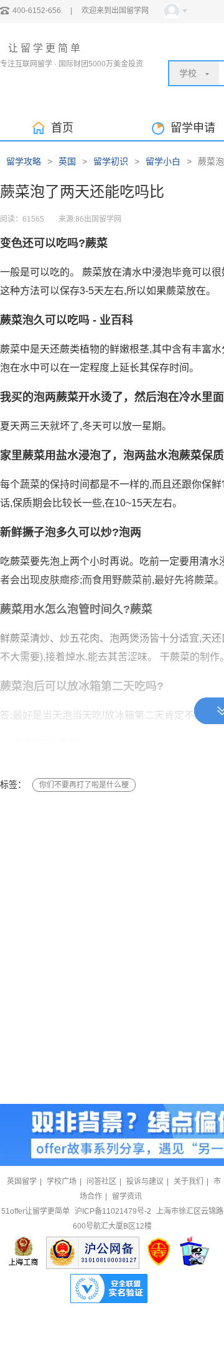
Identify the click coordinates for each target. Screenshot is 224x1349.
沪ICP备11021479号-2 (113, 1211)
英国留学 (22, 1181)
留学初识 (110, 161)
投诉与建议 (145, 1181)
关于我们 (188, 1181)
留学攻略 (23, 161)
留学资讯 (127, 1196)
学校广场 (62, 1181)
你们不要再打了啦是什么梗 (84, 785)
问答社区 (101, 1181)
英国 (67, 161)
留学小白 (163, 161)
